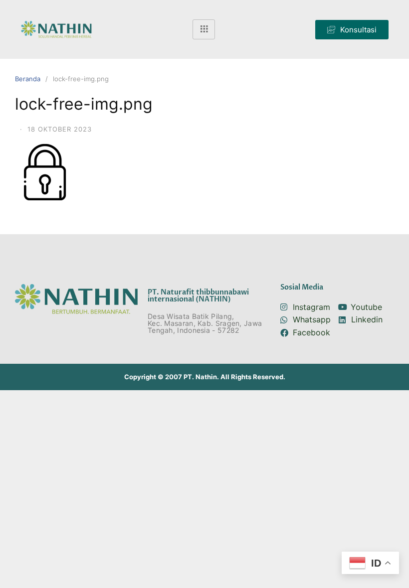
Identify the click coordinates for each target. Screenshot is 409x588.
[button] (352, 29)
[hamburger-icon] (204, 29)
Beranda (27, 79)
